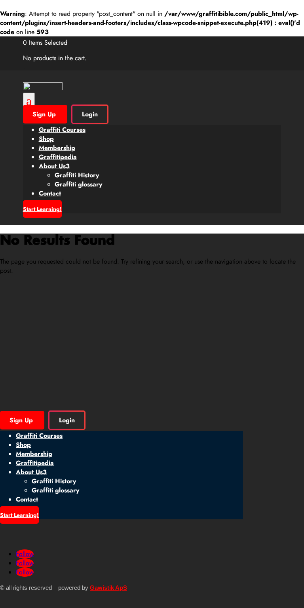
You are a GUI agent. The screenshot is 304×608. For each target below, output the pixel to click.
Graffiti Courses (62, 129)
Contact (50, 193)
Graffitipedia (58, 157)
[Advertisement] (152, 336)
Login (90, 114)
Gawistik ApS (108, 587)
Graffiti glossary (78, 184)
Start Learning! (42, 209)
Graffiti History (77, 175)
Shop (46, 138)
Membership (57, 147)
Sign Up (45, 114)
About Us (54, 166)
